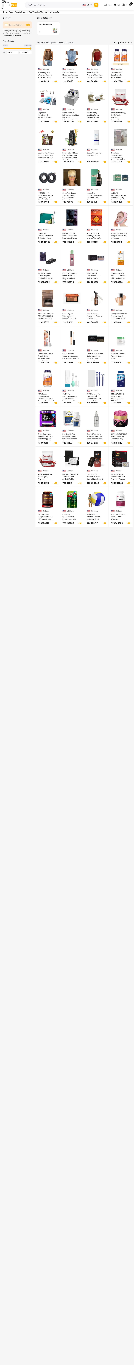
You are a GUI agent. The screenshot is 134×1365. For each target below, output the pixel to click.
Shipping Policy (14, 35)
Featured (126, 42)
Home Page (8, 12)
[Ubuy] (13, 5)
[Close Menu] (3, 5)
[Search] (96, 5)
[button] (107, 5)
